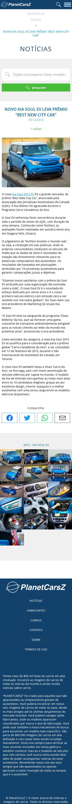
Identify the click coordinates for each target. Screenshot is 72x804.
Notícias (36, 19)
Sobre (36, 640)
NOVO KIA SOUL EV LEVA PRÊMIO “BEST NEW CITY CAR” (36, 33)
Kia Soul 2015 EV (23, 194)
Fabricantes (36, 610)
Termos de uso (36, 649)
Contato (36, 630)
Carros (36, 620)
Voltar (37, 129)
